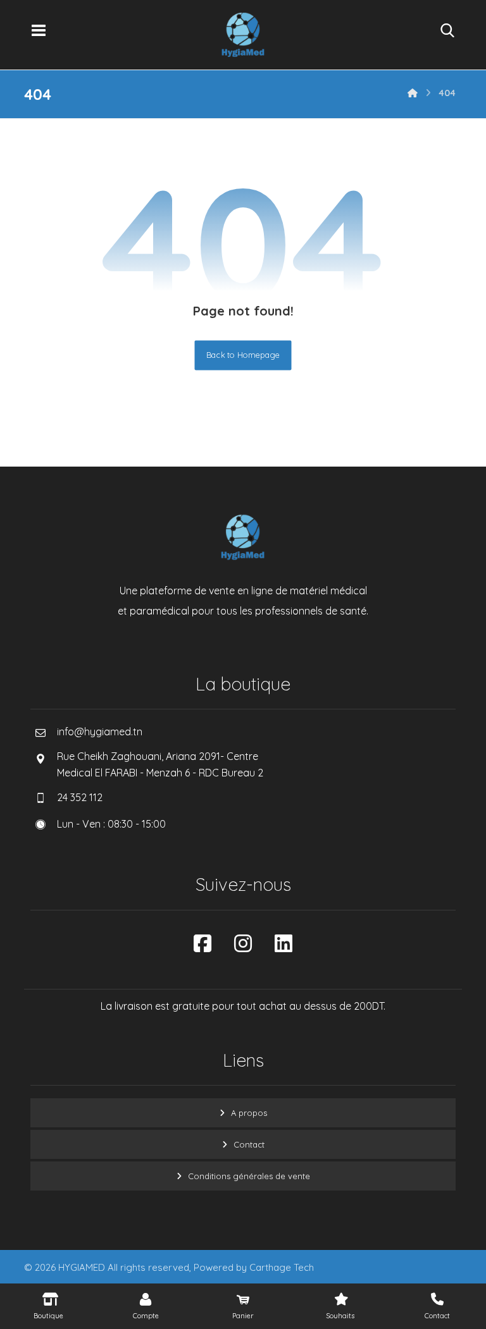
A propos (249, 1113)
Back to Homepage (243, 355)
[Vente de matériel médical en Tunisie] (243, 34)
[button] (38, 30)
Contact (249, 1144)
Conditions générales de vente (249, 1176)
